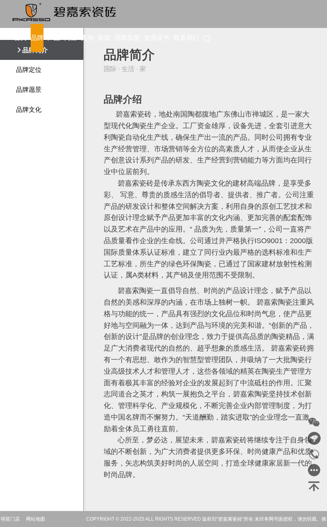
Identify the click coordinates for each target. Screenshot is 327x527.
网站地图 (35, 519)
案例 (87, 37)
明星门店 (10, 519)
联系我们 (186, 37)
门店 (70, 37)
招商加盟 (127, 37)
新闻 (104, 37)
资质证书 (156, 37)
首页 (20, 37)
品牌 (37, 37)
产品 (53, 37)
